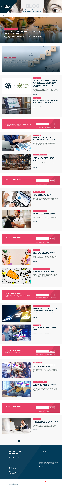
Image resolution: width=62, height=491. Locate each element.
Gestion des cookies (12, 485)
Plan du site (11, 487)
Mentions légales (12, 483)
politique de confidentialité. (46, 184)
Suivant (41, 440)
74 (36, 440)
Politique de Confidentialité (13, 484)
